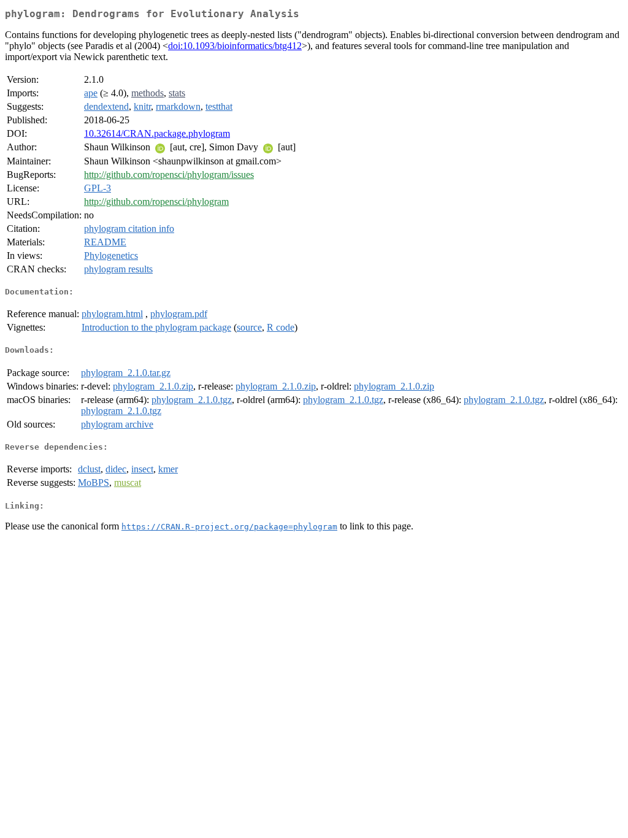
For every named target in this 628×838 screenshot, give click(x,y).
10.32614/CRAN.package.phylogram (157, 133)
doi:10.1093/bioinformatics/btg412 (235, 45)
